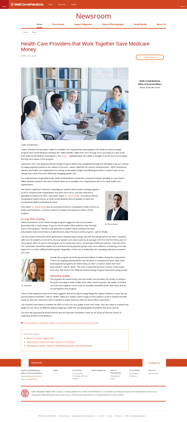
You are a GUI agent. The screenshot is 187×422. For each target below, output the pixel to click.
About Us (161, 24)
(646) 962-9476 (32, 379)
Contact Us (154, 363)
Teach (73, 4)
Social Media (140, 24)
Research (82, 323)
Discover (62, 4)
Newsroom (93, 15)
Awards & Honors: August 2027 (40, 338)
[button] (182, 4)
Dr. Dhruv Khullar (72, 195)
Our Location (25, 363)
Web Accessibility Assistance (135, 416)
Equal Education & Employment (84, 416)
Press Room (58, 24)
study (63, 156)
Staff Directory (153, 373)
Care (51, 4)
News (39, 24)
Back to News (150, 57)
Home (23, 24)
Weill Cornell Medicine (93, 406)
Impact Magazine (83, 24)
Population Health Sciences (68, 323)
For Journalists (77, 373)
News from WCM (92, 323)
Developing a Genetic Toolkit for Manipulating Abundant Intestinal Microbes (59, 345)
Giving (109, 416)
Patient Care (53, 323)
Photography (115, 376)
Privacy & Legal (63, 416)
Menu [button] (4, 6)
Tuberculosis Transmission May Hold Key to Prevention (51, 342)
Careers (101, 416)
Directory (118, 416)
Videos (112, 379)
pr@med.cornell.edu (33, 376)
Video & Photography (113, 24)
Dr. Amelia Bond (39, 207)
